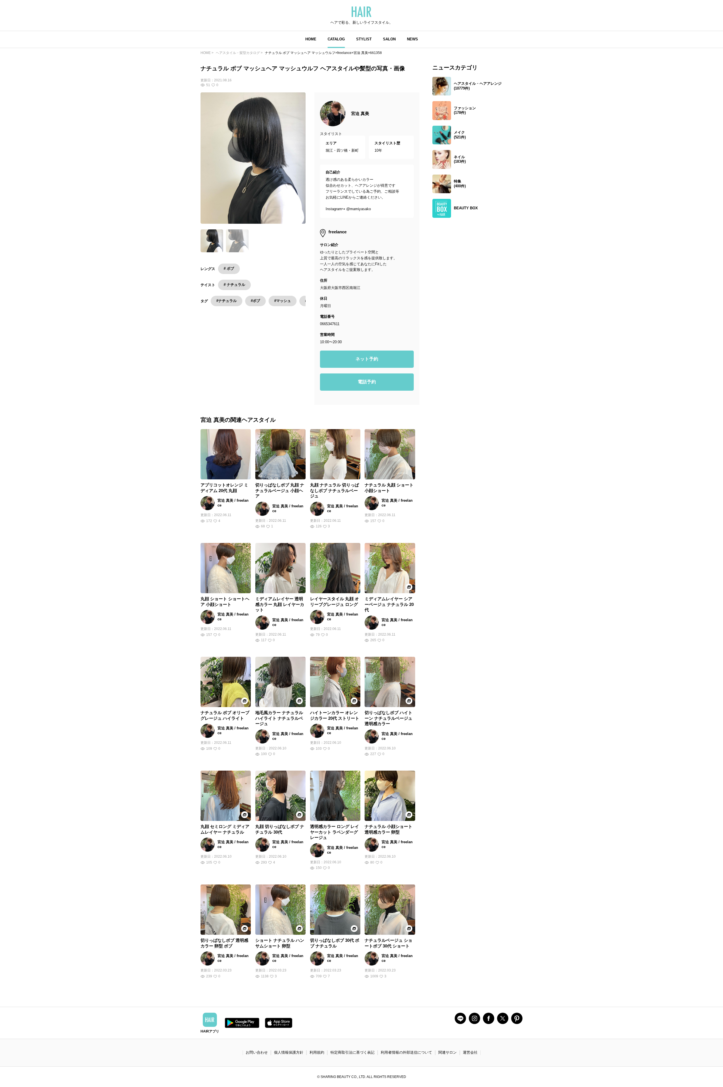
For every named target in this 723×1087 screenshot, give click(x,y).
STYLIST (364, 39)
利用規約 (317, 1052)
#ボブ (255, 301)
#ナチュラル (226, 301)
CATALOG (336, 39)
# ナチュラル (234, 284)
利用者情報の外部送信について (406, 1052)
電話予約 (367, 381)
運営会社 (470, 1052)
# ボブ (229, 268)
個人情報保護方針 (288, 1052)
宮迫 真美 (360, 113)
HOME (310, 39)
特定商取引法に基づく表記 (352, 1052)
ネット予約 (367, 358)
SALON (389, 39)
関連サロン (447, 1052)
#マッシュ (282, 301)
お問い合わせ (257, 1052)
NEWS (412, 39)
